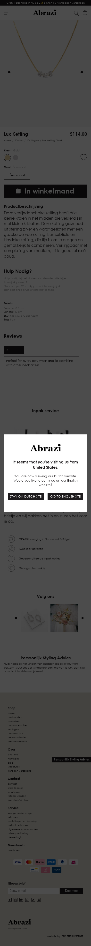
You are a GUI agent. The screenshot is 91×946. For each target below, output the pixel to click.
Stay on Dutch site (25, 496)
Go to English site (65, 496)
